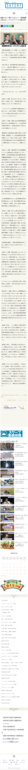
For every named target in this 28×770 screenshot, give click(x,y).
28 (17, 573)
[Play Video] (14, 40)
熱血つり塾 (5, 700)
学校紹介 (5, 612)
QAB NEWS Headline (15, 768)
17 (3, 570)
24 (3, 573)
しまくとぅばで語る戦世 (8, 653)
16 (24, 567)
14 (17, 567)
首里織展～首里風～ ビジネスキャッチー (17, 400)
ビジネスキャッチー (7, 622)
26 (10, 573)
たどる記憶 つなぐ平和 (8, 665)
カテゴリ (10, 764)
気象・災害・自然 (6, 637)
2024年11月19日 (17, 22)
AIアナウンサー (6, 687)
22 (21, 570)
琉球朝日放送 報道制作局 (6, 22)
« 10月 (1, 575)
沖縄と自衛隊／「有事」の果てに (11, 662)
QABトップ (17, 764)
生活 (3, 600)
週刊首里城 (5, 672)
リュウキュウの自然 (7, 681)
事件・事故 (5, 619)
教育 (3, 640)
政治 (3, 644)
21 (17, 570)
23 (24, 570)
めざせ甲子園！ (6, 609)
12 (10, 567)
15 (21, 567)
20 (14, 570)
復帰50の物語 (5, 690)
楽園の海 (4, 678)
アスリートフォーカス (8, 684)
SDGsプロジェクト (7, 693)
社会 (3, 703)
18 (7, 570)
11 (7, 567)
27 (14, 573)
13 (14, 567)
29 (21, 573)
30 (24, 573)
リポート (4, 650)
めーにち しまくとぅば (8, 656)
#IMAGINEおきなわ (7, 675)
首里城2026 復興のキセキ (9, 668)
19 (10, 570)
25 (7, 573)
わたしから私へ (6, 606)
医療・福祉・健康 (6, 631)
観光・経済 (5, 625)
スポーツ (4, 616)
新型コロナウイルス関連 (8, 696)
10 (3, 567)
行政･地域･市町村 (6, 628)
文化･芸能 (4, 634)
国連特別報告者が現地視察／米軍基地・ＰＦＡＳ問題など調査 (13, 396)
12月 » (5, 575)
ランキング (23, 762)
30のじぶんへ (5, 659)
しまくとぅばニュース (8, 603)
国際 (3, 647)
